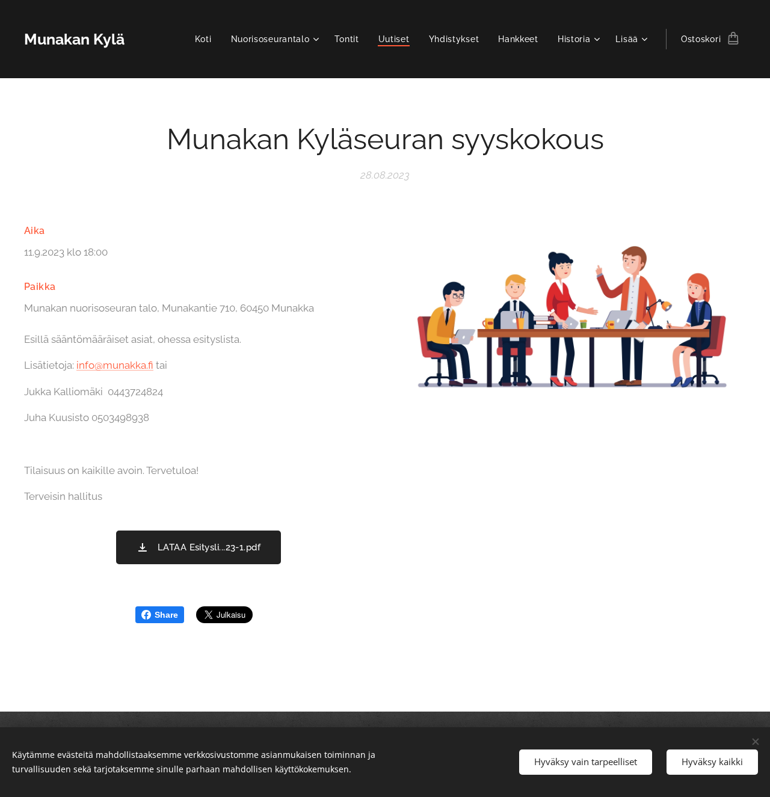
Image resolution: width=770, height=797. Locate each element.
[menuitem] (206, 39)
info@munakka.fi (114, 365)
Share (166, 615)
